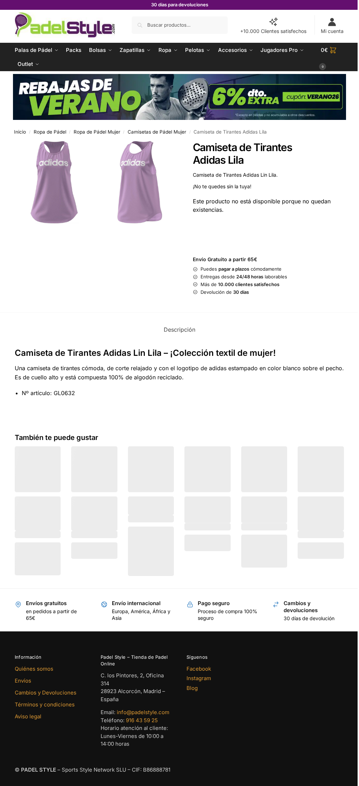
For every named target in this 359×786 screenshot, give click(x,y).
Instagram (196, 676)
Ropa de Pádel (50, 131)
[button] (327, 57)
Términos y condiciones (45, 702)
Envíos (23, 679)
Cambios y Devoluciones (45, 690)
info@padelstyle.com (141, 710)
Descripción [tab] (177, 328)
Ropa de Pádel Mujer (97, 131)
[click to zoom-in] (53, 180)
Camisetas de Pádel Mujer (157, 131)
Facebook (196, 667)
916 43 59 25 (140, 718)
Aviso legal (28, 714)
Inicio (20, 131)
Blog (189, 686)
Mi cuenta (327, 31)
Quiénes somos (34, 667)
